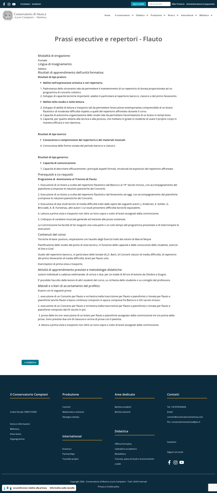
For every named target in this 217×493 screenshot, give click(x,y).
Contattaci (25, 4)
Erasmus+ (67, 449)
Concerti (66, 407)
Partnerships (68, 454)
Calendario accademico (126, 449)
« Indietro (30, 362)
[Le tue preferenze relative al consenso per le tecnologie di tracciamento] (4, 488)
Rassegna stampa (70, 417)
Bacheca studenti (123, 407)
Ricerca (171, 15)
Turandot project (70, 459)
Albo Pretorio (178, 4)
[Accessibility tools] (10, 488)
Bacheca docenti (122, 412)
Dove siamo (15, 434)
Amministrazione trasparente (200, 4)
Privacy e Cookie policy (108, 486)
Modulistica (120, 454)
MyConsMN (138, 4)
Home (107, 15)
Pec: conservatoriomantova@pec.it (183, 422)
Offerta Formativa (123, 443)
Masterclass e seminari (73, 412)
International (187, 15)
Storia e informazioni (20, 424)
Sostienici (36, 4)
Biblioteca (204, 15)
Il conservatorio (122, 15)
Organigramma (17, 439)
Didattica (140, 15)
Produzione (156, 15)
